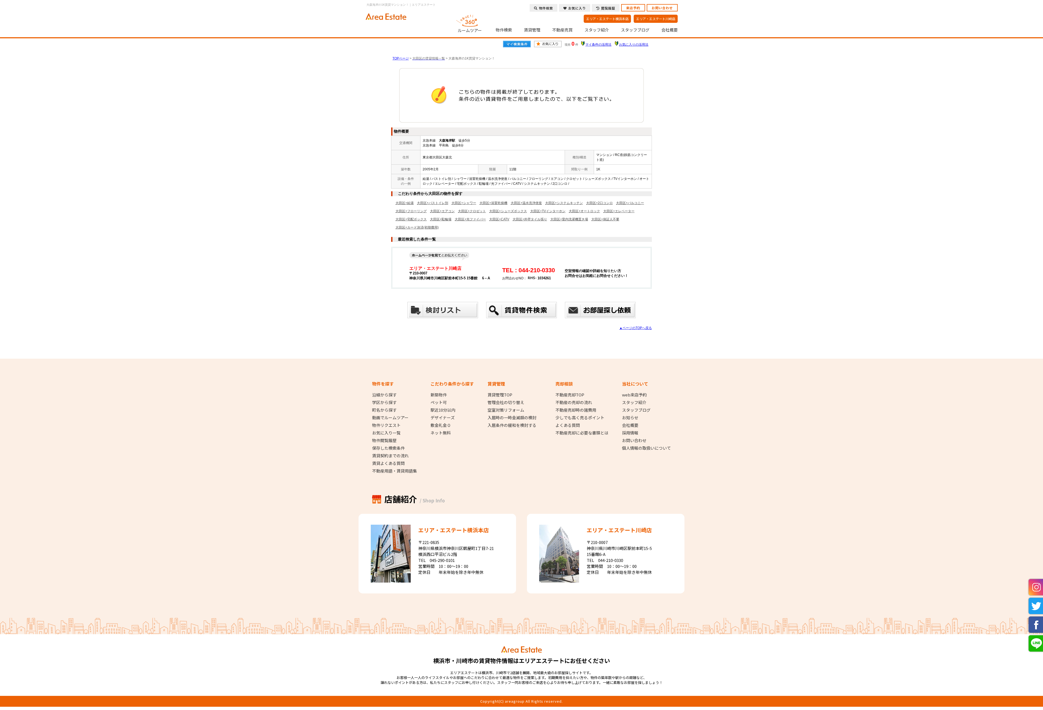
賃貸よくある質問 (388, 463)
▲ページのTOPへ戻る (635, 328)
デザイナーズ (443, 417)
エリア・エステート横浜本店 (607, 18)
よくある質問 (567, 425)
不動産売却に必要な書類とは (581, 432)
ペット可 (439, 402)
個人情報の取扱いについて (646, 448)
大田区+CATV (499, 219)
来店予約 (633, 7)
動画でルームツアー (390, 417)
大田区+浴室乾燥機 (493, 203)
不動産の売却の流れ (573, 402)
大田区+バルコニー (630, 203)
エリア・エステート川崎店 (655, 18)
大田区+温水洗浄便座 (526, 203)
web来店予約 (634, 394)
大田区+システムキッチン (564, 203)
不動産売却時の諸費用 (575, 410)
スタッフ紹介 (597, 29)
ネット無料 (441, 432)
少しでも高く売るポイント (579, 417)
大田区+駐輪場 (440, 219)
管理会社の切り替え (506, 402)
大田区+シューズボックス (508, 211)
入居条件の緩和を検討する (512, 425)
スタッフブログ (635, 29)
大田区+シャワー (463, 203)
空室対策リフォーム (506, 410)
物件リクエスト (386, 425)
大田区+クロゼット (472, 211)
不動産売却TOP (569, 394)
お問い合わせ (662, 7)
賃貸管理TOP (500, 394)
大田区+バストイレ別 (432, 203)
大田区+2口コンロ (599, 203)
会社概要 (669, 29)
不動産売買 (562, 29)
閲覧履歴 (608, 8)
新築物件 (439, 394)
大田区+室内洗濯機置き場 (569, 219)
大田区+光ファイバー (470, 219)
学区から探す (384, 402)
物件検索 (504, 29)
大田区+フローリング (411, 211)
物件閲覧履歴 (384, 440)
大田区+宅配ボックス (411, 219)
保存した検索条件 (388, 448)
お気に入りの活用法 (633, 44)
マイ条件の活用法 (598, 44)
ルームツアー (470, 30)
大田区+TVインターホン (548, 211)
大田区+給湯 (404, 203)
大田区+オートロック (584, 211)
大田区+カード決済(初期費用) (417, 227)
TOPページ (400, 58)
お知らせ (630, 417)
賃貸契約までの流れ (390, 455)
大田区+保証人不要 (605, 219)
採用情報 (630, 432)
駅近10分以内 (443, 410)
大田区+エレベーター (618, 211)
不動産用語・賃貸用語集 (394, 470)
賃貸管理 (532, 29)
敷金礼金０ (441, 425)
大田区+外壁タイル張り (530, 219)
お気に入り (577, 8)
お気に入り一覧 (386, 432)
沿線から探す (384, 394)
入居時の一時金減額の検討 (512, 417)
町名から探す (384, 410)
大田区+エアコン (442, 211)
